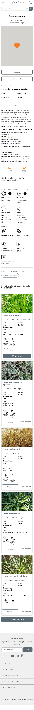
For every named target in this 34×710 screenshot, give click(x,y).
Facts (10, 170)
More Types (24, 171)
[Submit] (31, 9)
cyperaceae (13, 137)
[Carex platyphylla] (17, 519)
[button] (27, 9)
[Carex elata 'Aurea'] (17, 323)
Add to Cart (18, 356)
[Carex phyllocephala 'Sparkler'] (17, 390)
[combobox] (17, 349)
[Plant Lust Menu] (3, 2)
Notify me (17, 72)
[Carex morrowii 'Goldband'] (17, 582)
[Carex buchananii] (17, 456)
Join (28, 650)
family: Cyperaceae (10, 275)
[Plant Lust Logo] (18, 2)
